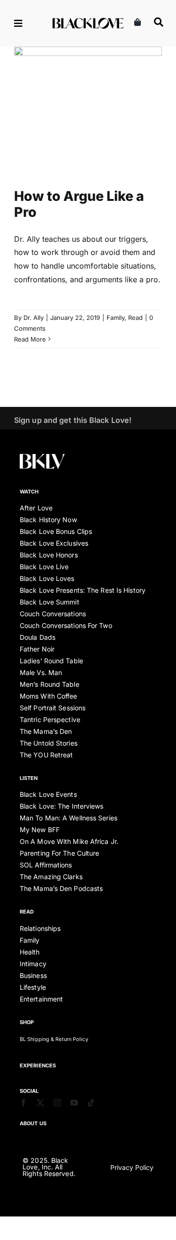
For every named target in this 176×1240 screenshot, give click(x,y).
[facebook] (23, 1102)
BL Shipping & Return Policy (54, 1039)
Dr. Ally (33, 317)
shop (27, 1022)
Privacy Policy (131, 1167)
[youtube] (74, 1102)
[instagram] (57, 1102)
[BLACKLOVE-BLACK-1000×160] (88, 21)
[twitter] (40, 1102)
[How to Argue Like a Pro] (88, 110)
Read (99, 119)
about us (33, 1123)
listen (29, 778)
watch (29, 491)
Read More (30, 339)
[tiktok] (91, 1102)
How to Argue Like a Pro (79, 204)
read (27, 911)
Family (79, 119)
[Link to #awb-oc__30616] (28, 23)
